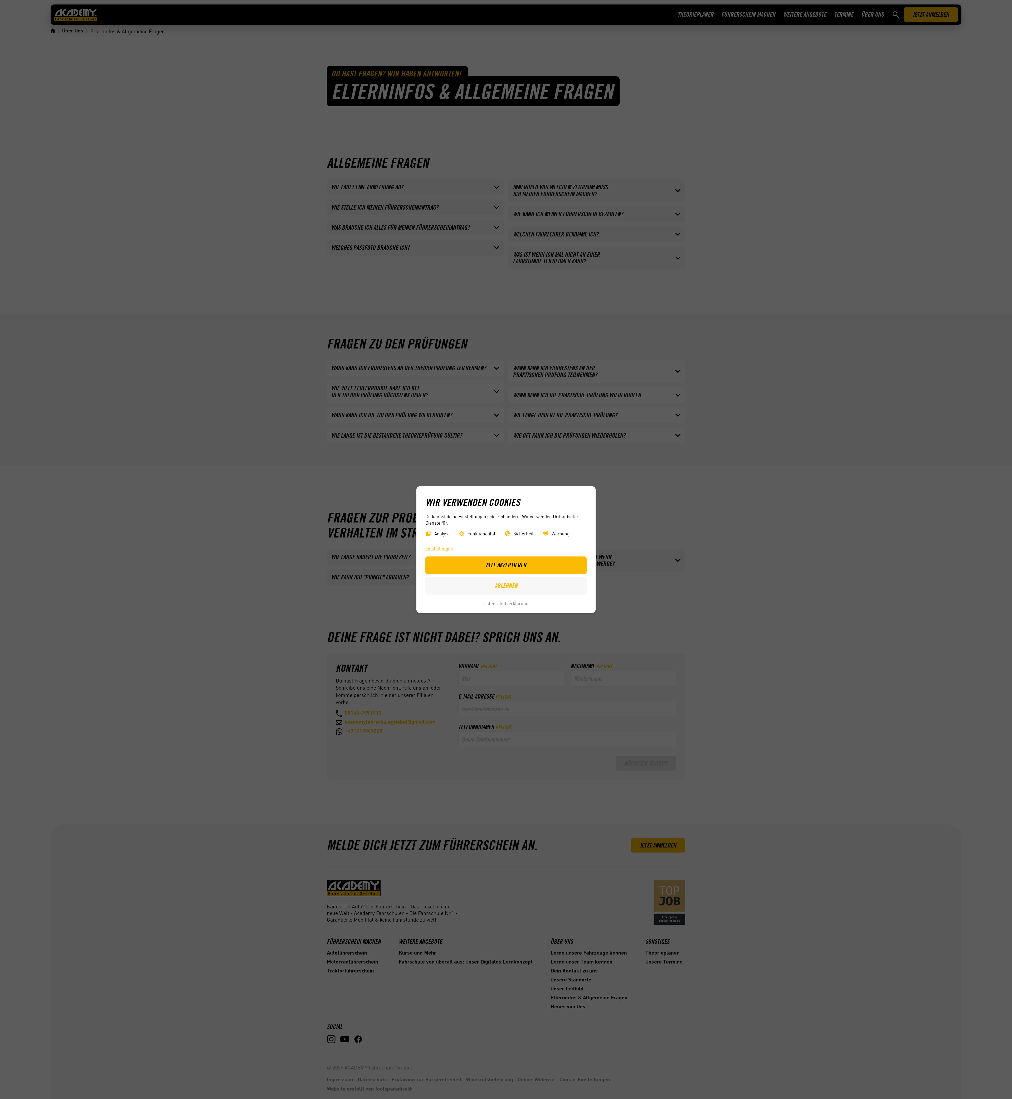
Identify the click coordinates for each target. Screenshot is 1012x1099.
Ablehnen (506, 585)
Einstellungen (439, 548)
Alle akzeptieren (506, 565)
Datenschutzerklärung (506, 603)
